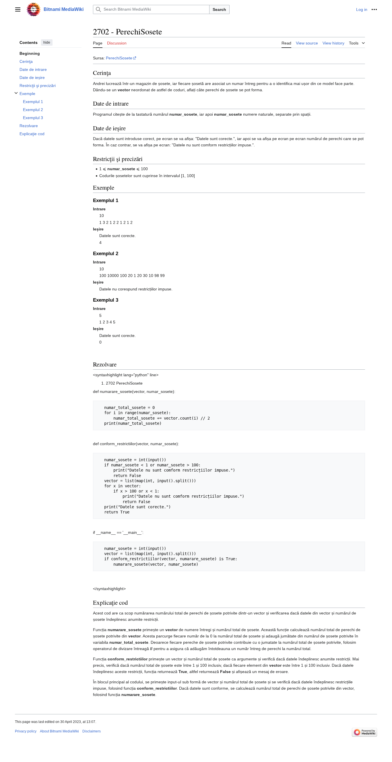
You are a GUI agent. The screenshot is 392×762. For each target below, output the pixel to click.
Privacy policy (25, 731)
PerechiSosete (119, 58)
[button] (17, 9)
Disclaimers (91, 731)
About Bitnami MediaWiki (59, 731)
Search (219, 9)
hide (46, 42)
